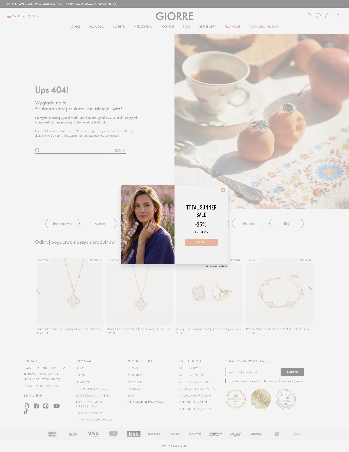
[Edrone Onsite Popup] (174, 226)
